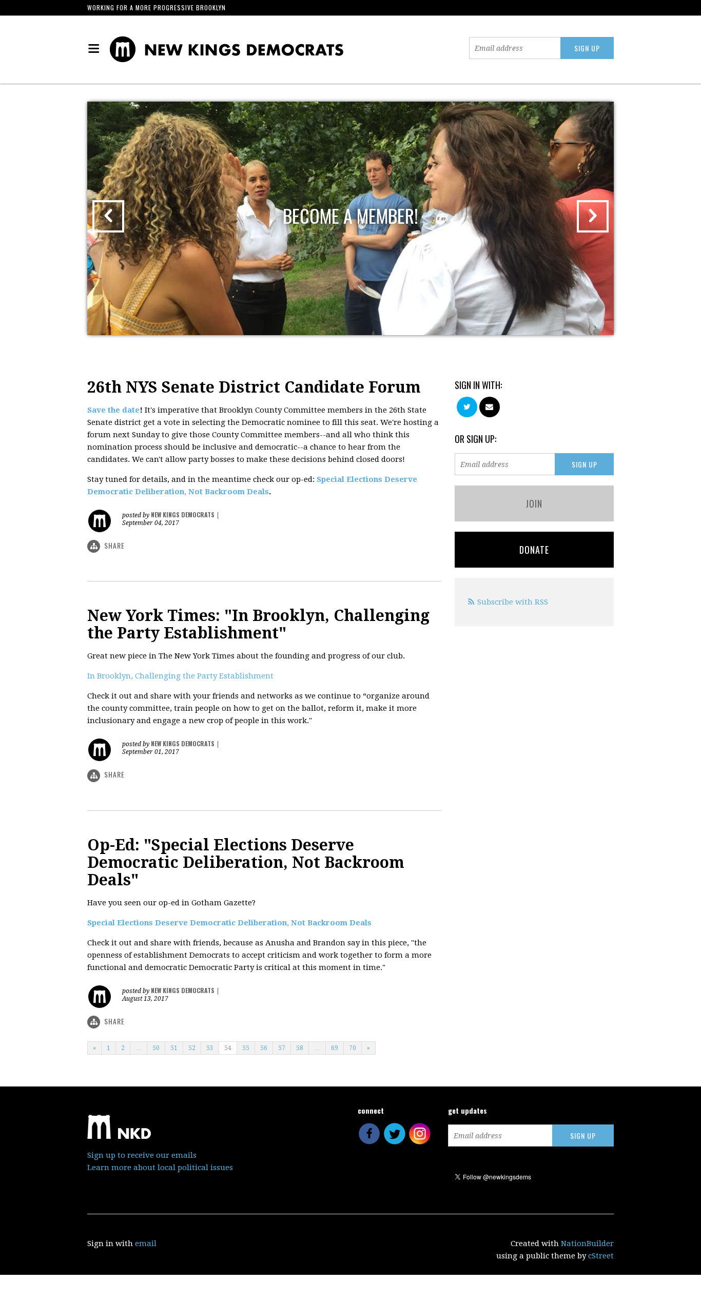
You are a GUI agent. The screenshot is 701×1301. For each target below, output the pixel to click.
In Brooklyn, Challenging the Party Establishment (180, 676)
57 (281, 1048)
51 (174, 1048)
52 (192, 1048)
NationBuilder (587, 1243)
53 (209, 1048)
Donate (534, 549)
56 (263, 1048)
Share (114, 545)
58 (299, 1048)
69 (334, 1048)
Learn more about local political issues (160, 1167)
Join (533, 503)
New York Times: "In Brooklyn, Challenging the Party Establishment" (258, 624)
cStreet (601, 1255)
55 (245, 1048)
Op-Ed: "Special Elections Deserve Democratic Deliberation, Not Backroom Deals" (245, 862)
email (146, 1243)
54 (227, 1048)
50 (156, 1048)
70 (352, 1048)
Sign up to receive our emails (142, 1155)
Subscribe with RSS (512, 602)
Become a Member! (350, 215)
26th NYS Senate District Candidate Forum (254, 387)
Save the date (113, 410)
